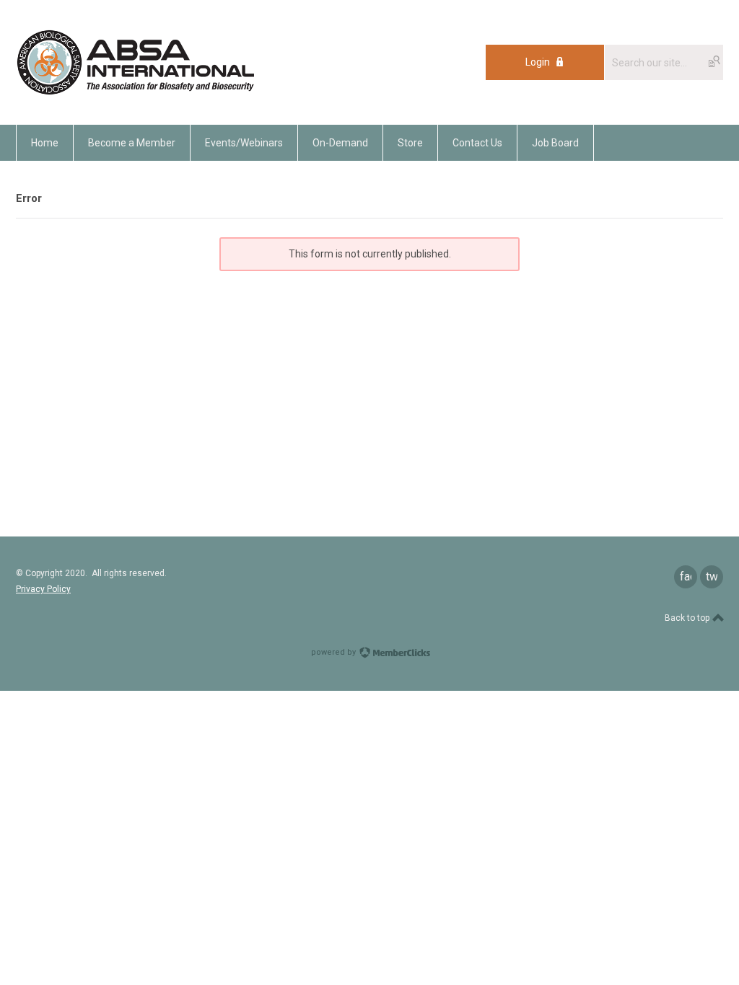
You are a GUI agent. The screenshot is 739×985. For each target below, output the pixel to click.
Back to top (688, 618)
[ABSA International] (135, 92)
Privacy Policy (43, 589)
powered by (334, 652)
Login (537, 62)
